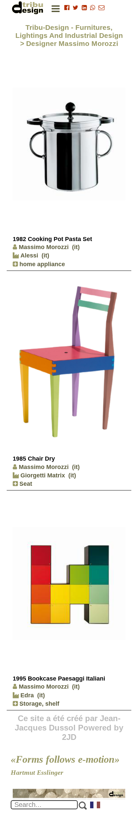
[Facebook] (66, 8)
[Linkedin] (84, 8)
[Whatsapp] (92, 8)
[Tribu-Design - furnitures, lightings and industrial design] (28, 7)
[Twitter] (75, 8)
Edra (26, 695)
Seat (25, 483)
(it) (76, 247)
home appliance (41, 264)
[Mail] (101, 8)
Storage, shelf (38, 703)
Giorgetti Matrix (42, 475)
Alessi (28, 255)
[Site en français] (95, 805)
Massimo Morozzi (44, 247)
